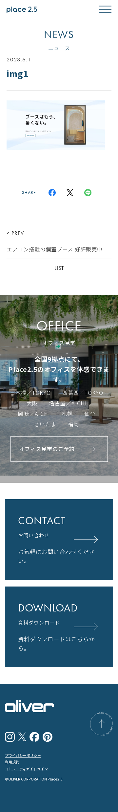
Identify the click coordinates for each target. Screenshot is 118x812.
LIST (59, 267)
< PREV (55, 241)
